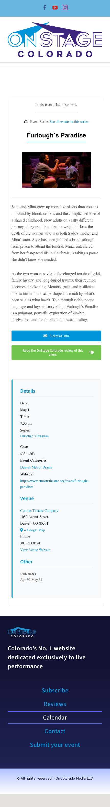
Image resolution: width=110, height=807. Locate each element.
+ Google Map (34, 529)
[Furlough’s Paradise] (69, 121)
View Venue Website (35, 549)
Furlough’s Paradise (34, 435)
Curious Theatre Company (39, 510)
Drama (47, 467)
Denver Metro (30, 467)
